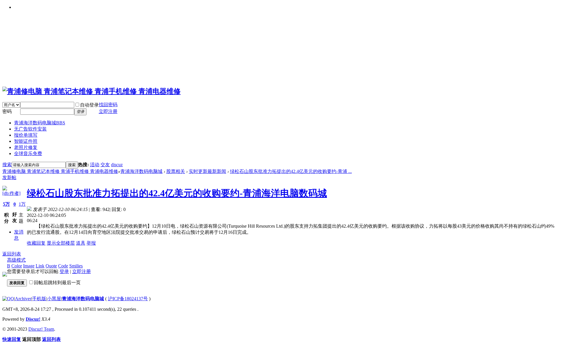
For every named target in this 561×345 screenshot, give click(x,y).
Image (28, 265)
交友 (105, 164)
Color (16, 265)
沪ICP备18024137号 (128, 298)
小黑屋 (54, 298)
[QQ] (8, 298)
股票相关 (175, 171)
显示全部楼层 (61, 243)
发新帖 (9, 177)
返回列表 (11, 253)
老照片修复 (25, 147)
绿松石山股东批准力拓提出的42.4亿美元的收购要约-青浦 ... (291, 171)
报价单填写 (25, 135)
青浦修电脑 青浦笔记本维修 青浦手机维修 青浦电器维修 (60, 171)
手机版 (39, 298)
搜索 (7, 164)
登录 (64, 271)
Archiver (23, 298)
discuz (117, 164)
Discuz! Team (41, 329)
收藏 (31, 243)
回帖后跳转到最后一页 (57, 282)
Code (63, 265)
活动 (94, 164)
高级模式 (16, 260)
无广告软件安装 (30, 128)
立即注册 (81, 271)
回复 (41, 243)
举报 (91, 243)
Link (40, 265)
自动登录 (89, 104)
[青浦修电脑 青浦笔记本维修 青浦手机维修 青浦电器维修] (91, 91)
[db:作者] (11, 193)
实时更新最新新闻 (207, 171)
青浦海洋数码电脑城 (39, 122)
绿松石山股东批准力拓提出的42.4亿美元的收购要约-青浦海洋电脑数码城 (177, 193)
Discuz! (33, 319)
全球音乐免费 (28, 153)
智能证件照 (25, 141)
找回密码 (108, 104)
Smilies (76, 265)
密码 (7, 111)
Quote (51, 265)
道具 (80, 243)
